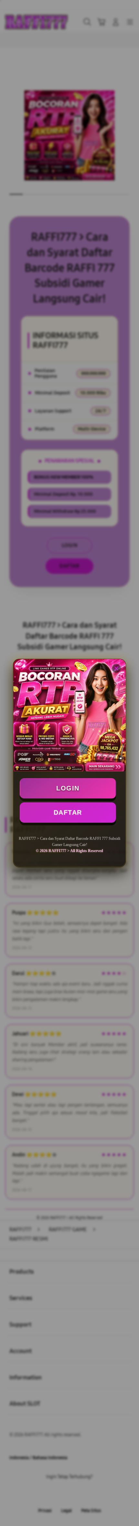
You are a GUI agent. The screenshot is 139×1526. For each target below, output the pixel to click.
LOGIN (68, 788)
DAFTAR (68, 812)
